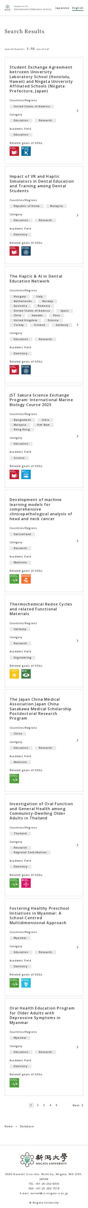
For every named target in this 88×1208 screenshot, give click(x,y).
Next (76, 1105)
